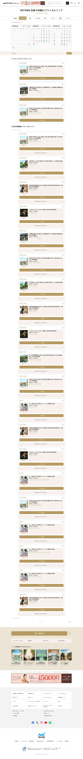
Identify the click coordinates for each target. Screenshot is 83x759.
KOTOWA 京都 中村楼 (57, 671)
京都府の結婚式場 (29, 671)
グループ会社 (59, 741)
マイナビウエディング (15, 671)
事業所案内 (31, 741)
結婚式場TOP (22, 671)
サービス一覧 (23, 741)
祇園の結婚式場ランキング (47, 671)
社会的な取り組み (40, 741)
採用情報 (67, 741)
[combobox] (57, 3)
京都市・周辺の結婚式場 (37, 671)
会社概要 (16, 741)
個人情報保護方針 (50, 741)
